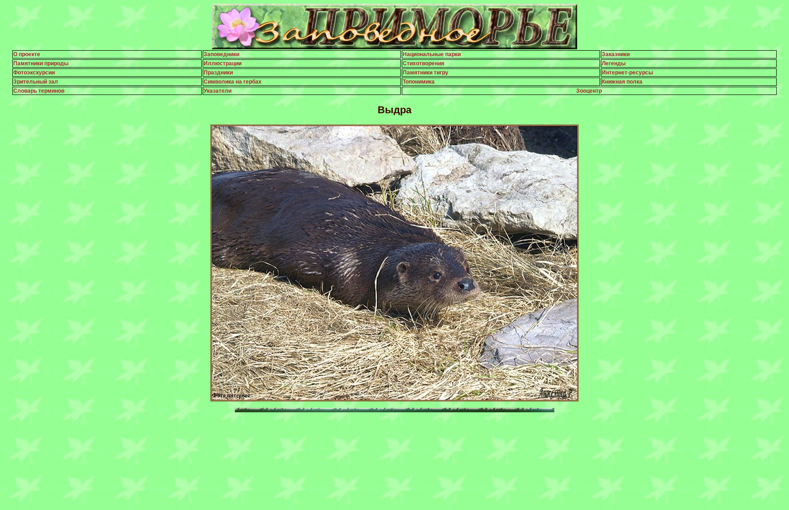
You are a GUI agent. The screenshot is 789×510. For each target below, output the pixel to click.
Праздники (218, 72)
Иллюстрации (223, 63)
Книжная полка (622, 82)
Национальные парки (432, 54)
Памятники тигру (425, 72)
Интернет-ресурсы (627, 72)
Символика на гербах (233, 82)
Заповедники (221, 54)
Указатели (217, 91)
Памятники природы (40, 63)
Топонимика (419, 82)
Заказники (616, 54)
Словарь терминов (38, 91)
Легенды (614, 63)
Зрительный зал (35, 82)
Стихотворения (423, 63)
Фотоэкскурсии (34, 72)
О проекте (26, 54)
